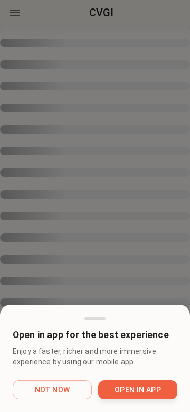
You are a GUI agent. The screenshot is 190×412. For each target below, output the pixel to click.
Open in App (138, 390)
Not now (52, 390)
